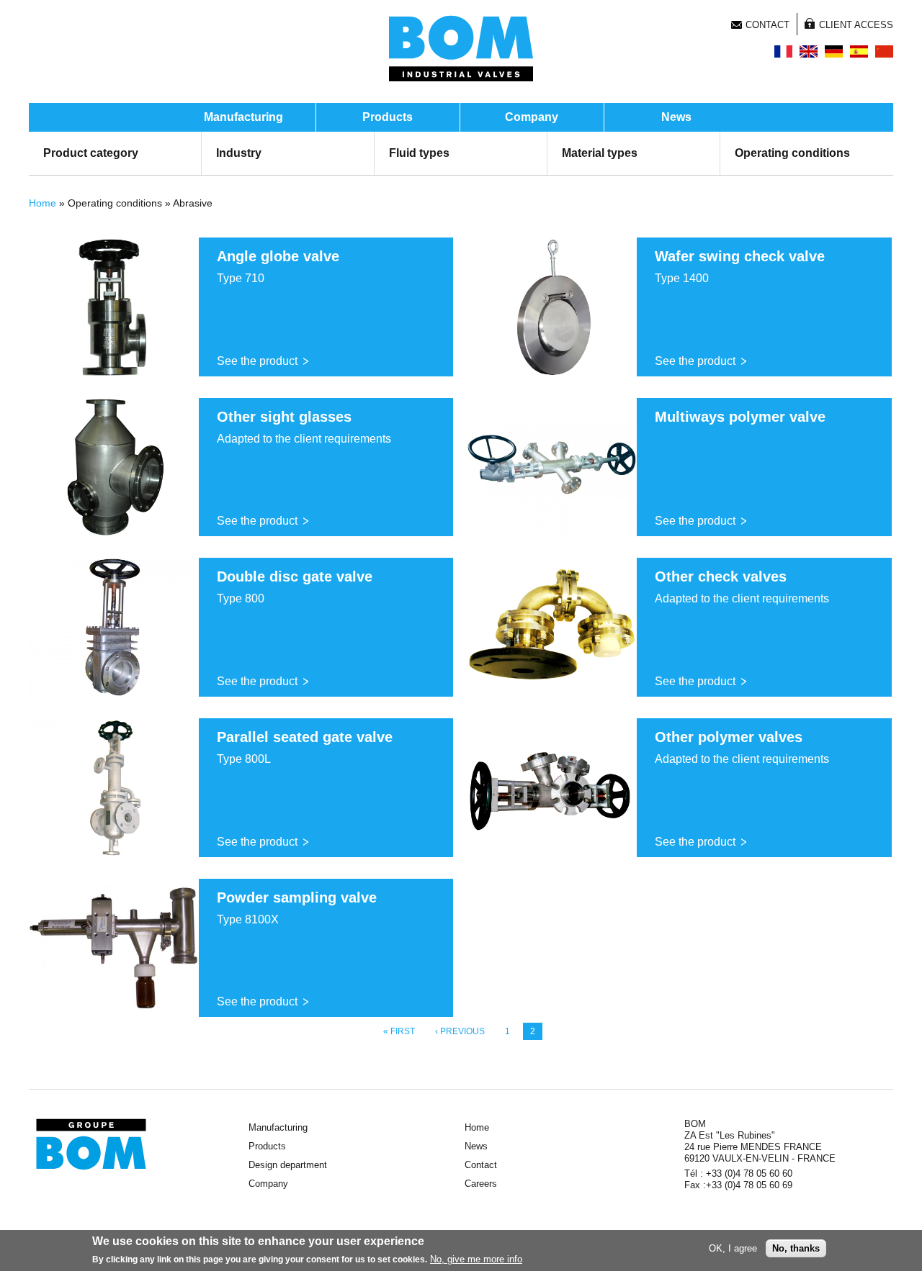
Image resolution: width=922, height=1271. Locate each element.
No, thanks (796, 1248)
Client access (856, 24)
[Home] (461, 48)
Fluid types (419, 153)
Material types (599, 153)
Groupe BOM (91, 1144)
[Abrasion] (783, 51)
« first (399, 1031)
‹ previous (460, 1031)
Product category (90, 153)
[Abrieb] (834, 51)
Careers (481, 1183)
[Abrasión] (859, 51)
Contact (767, 24)
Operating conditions (792, 153)
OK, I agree (733, 1248)
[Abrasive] (809, 51)
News (676, 117)
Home (42, 203)
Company (531, 117)
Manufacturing (243, 117)
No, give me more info (476, 1259)
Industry (238, 153)
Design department (288, 1164)
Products (387, 117)
